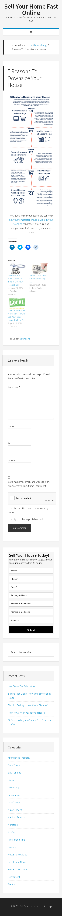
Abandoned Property (19, 757)
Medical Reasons (16, 817)
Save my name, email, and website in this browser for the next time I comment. (29, 483)
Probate (12, 847)
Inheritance (14, 794)
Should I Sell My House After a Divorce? (28, 705)
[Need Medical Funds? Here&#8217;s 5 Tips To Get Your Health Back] (17, 268)
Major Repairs (15, 809)
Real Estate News (17, 862)
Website (12, 460)
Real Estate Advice (17, 854)
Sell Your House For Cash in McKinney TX (38, 278)
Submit (31, 630)
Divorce (12, 780)
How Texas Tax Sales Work (21, 686)
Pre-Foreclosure (16, 839)
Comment (14, 386)
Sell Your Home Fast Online (31, 9)
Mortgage (13, 824)
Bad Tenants (14, 772)
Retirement (14, 876)
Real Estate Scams (17, 869)
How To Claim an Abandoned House (26, 712)
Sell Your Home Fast (30, 906)
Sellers (11, 884)
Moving (11, 832)
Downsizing (25, 338)
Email (11, 443)
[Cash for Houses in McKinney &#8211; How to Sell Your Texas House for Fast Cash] (17, 303)
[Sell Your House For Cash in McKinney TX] (38, 268)
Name (12, 426)
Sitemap (47, 906)
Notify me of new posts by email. (27, 519)
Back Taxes (14, 765)
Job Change (14, 802)
